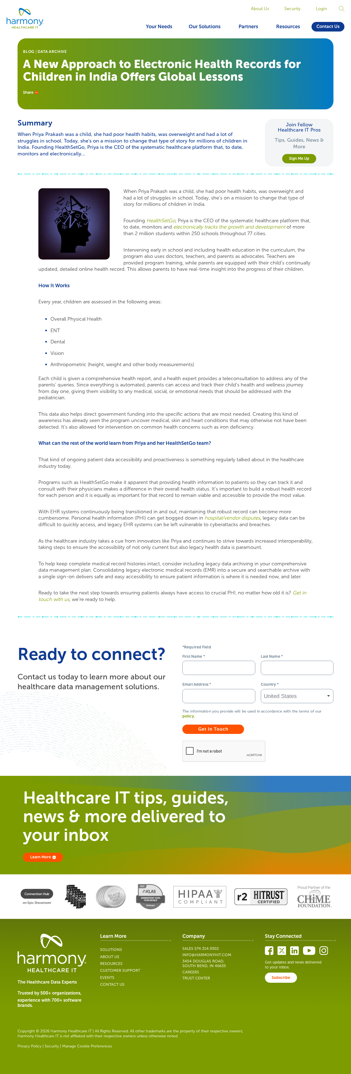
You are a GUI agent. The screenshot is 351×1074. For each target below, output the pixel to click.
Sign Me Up (299, 158)
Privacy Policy (29, 1046)
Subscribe (281, 977)
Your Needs (159, 27)
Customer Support (120, 970)
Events (107, 977)
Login (321, 8)
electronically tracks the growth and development (229, 227)
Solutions (111, 949)
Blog (29, 52)
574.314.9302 (206, 948)
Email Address (196, 684)
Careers (190, 972)
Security (292, 8)
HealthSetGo (160, 221)
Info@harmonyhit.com (206, 955)
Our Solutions (204, 27)
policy (188, 716)
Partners (248, 27)
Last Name (272, 656)
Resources (288, 27)
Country (270, 684)
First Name (193, 656)
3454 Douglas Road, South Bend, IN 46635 (204, 963)
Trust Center (196, 978)
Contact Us (327, 26)
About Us (260, 8)
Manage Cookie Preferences (87, 1046)
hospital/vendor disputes (232, 518)
